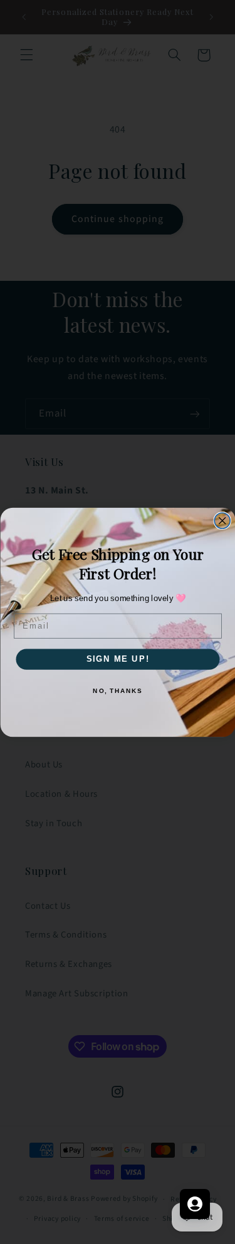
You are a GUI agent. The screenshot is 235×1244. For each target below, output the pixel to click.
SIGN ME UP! (117, 658)
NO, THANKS (117, 690)
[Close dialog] (222, 520)
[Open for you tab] (195, 1204)
